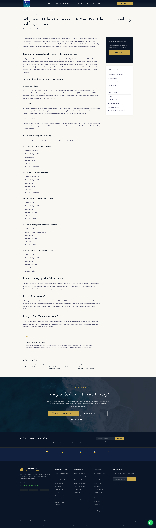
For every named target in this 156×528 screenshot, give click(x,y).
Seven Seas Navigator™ (80, 483)
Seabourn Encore (78, 496)
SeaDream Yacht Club (114, 107)
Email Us (119, 57)
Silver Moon (77, 489)
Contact (100, 3)
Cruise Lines (47, 3)
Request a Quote (125, 3)
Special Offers (83, 3)
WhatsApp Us (119, 52)
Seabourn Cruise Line (113, 81)
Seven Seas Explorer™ (80, 476)
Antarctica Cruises (98, 486)
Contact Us (97, 504)
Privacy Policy (97, 507)
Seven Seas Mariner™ (79, 480)
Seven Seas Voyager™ (80, 486)
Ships (57, 3)
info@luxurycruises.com (94, 413)
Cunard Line (111, 89)
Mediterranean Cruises (100, 473)
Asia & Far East (98, 492)
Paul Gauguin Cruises (114, 103)
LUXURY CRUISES (28, 14)
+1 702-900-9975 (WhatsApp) (30, 485)
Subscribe (120, 438)
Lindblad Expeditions (113, 100)
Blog (92, 3)
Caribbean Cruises (98, 476)
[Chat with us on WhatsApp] (150, 522)
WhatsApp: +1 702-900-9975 (65, 413)
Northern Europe (98, 489)
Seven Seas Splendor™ (80, 473)
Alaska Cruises (97, 480)
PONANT (110, 96)
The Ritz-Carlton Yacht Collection (117, 111)
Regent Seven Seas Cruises (115, 74)
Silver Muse (77, 492)
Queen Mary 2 (78, 499)
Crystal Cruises (112, 85)
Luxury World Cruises (29, 521)
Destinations (68, 3)
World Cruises (97, 483)
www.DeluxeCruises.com (45, 44)
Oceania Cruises (112, 92)
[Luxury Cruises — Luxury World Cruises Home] (26, 3)
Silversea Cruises (112, 78)
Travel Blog (97, 511)
